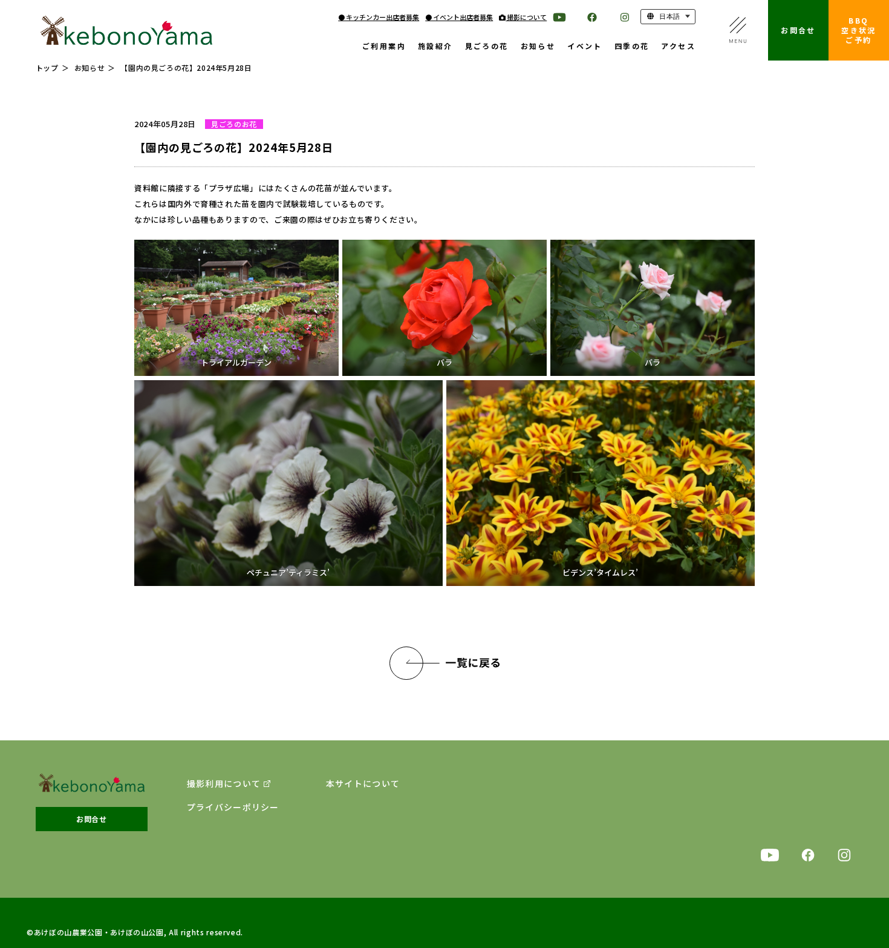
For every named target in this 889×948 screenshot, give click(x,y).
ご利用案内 (384, 46)
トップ (47, 67)
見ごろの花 (487, 46)
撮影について (526, 17)
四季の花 (632, 46)
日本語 (668, 16)
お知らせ (538, 46)
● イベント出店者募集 (459, 17)
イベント (584, 46)
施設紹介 (435, 46)
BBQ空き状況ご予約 (858, 30)
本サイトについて (363, 784)
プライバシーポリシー (233, 807)
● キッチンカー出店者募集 (378, 17)
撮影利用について (224, 784)
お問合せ (798, 30)
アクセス (678, 46)
